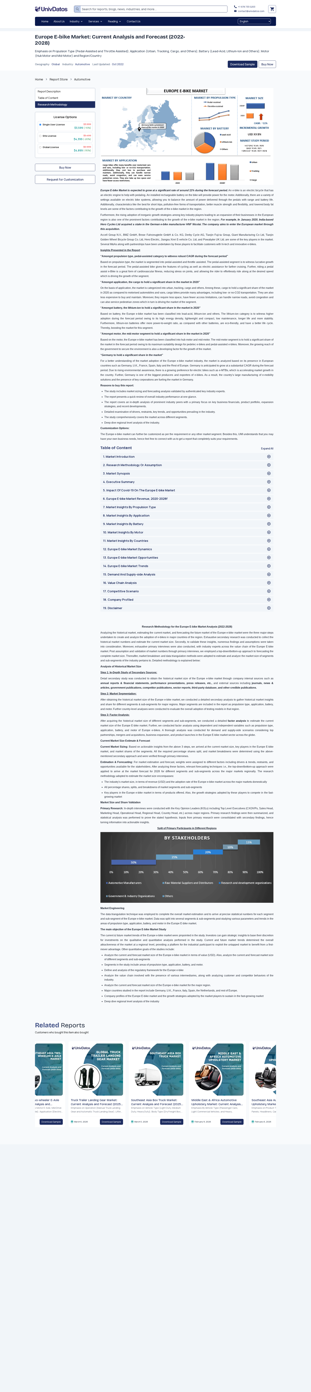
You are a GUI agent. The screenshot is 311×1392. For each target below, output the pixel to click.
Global (56, 64)
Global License (51, 147)
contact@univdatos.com (251, 11)
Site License (49, 135)
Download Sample (242, 64)
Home (39, 79)
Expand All (267, 448)
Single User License (54, 124)
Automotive (82, 64)
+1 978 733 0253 (246, 6)
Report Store (59, 79)
